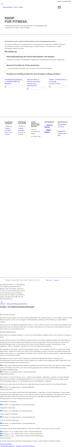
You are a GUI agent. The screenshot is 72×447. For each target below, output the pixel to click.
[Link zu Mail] (69, 7)
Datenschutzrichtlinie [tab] (5, 438)
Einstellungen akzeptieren (8, 446)
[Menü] (58, 7)
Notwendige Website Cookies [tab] (8, 332)
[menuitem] (49, 280)
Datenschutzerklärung (6, 444)
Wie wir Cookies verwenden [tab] (7, 314)
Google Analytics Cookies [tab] (7, 374)
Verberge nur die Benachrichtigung (25, 446)
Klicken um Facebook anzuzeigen (8, 128)
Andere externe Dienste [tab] (6, 389)
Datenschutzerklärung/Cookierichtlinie (17, 304)
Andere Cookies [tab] (4, 425)
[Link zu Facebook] (66, 7)
